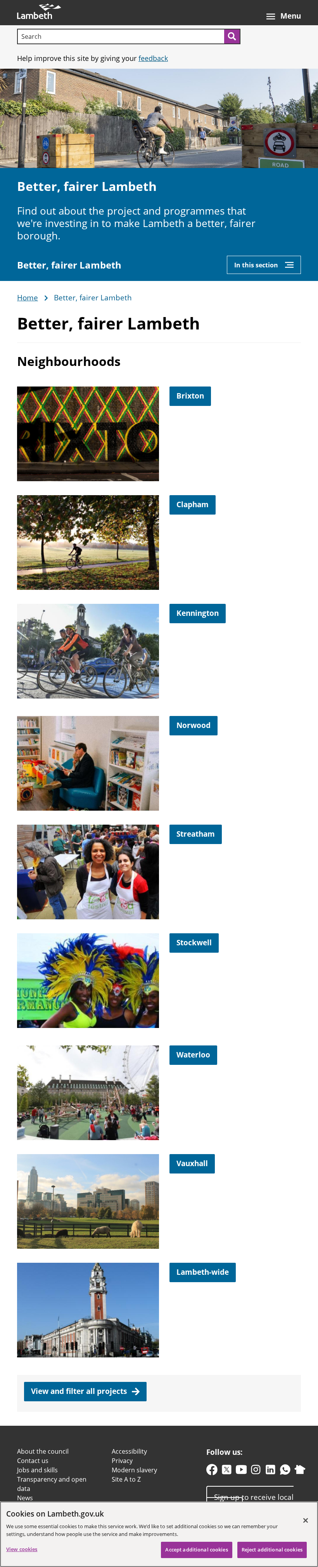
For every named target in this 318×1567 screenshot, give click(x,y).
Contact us (32, 1460)
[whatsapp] (285, 1471)
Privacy (122, 1460)
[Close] (305, 1520)
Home (27, 298)
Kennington (197, 613)
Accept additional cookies (196, 1549)
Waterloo (193, 1055)
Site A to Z (126, 1479)
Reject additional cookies (272, 1549)
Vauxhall (192, 1163)
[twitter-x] (226, 1471)
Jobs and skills (37, 1470)
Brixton (190, 396)
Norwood (193, 725)
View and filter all (80, 1391)
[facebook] (212, 1471)
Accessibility (129, 1451)
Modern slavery (134, 1470)
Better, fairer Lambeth (69, 265)
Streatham (195, 834)
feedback (153, 58)
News (25, 1498)
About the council (43, 1451)
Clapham (192, 504)
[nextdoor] (300, 1471)
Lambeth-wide (202, 1272)
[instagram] (255, 1471)
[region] (159, 1534)
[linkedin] (270, 1471)
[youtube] (241, 1471)
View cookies (22, 1549)
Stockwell (194, 943)
